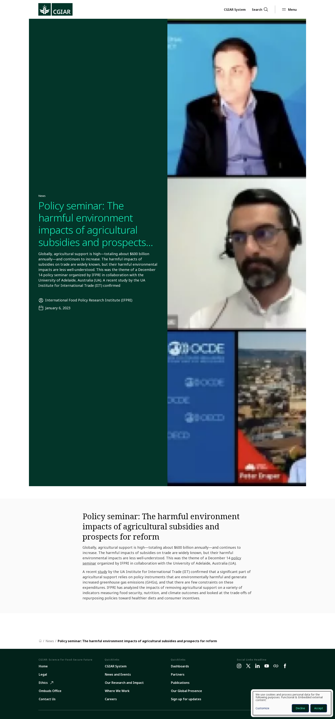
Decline (300, 708)
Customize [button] (262, 708)
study (102, 571)
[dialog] (292, 703)
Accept (318, 708)
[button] (234, 9)
